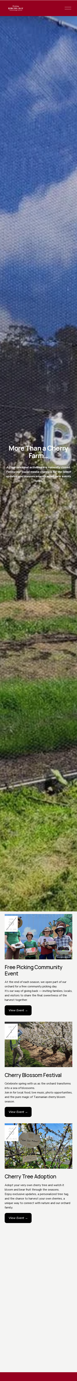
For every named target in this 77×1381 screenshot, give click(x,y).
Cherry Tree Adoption (30, 1176)
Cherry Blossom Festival (33, 1075)
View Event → (18, 1010)
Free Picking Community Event (33, 970)
